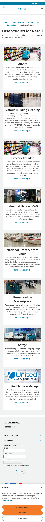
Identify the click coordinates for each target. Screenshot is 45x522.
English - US (38, 3)
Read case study (21, 82)
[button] (40, 435)
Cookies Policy (8, 500)
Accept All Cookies (22, 507)
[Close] (41, 487)
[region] (22, 503)
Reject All (22, 513)
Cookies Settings (22, 518)
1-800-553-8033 (9, 427)
